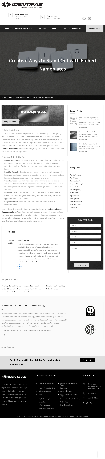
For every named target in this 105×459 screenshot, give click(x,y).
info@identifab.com (53, 18)
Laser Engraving (75, 190)
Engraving (63, 388)
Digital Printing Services (47, 399)
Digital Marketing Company (73, 417)
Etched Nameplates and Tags (68, 384)
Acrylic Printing (75, 175)
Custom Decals (75, 181)
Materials (42, 28)
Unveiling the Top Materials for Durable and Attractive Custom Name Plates (11, 289)
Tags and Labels (75, 204)
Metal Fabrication (66, 391)
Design (41, 394)
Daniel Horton (23, 240)
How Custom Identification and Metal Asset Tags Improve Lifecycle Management (89, 146)
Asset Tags (74, 178)
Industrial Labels (76, 187)
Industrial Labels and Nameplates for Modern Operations (32, 289)
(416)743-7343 (92, 393)
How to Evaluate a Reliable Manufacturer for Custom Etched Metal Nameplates (88, 134)
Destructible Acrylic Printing (69, 399)
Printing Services (76, 201)
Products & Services (22, 28)
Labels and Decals (45, 391)
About (54, 28)
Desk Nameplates (66, 405)
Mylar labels (74, 196)
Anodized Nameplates (46, 383)
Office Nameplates (45, 405)
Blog (64, 28)
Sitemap (85, 417)
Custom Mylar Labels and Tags (69, 395)
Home (7, 28)
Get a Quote (95, 28)
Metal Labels (74, 193)
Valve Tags (74, 207)
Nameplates (74, 199)
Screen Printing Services (47, 388)
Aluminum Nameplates (46, 408)
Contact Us (76, 28)
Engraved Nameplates (78, 184)
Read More (35, 262)
